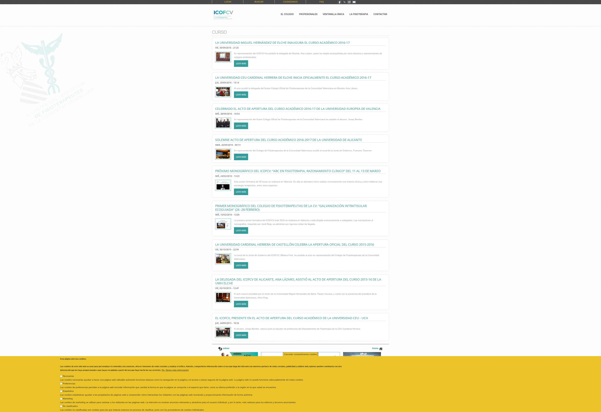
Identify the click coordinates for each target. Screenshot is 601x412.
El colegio (287, 14)
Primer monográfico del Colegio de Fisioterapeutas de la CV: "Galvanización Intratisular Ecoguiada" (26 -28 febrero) (291, 208)
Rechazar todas (498, 408)
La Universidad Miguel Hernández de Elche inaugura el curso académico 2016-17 (282, 43)
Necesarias (68, 368)
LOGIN (227, 1)
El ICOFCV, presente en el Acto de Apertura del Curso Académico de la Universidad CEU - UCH (291, 318)
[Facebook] (339, 2)
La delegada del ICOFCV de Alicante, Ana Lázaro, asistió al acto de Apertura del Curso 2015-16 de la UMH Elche (298, 281)
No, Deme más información (175, 362)
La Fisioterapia (358, 14)
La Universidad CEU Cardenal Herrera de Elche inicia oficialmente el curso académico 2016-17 (293, 77)
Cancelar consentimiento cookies (300, 346)
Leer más (242, 63)
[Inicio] (234, 14)
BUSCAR (258, 1)
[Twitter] (344, 2)
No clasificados (70, 398)
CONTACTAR (380, 14)
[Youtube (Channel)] (354, 2)
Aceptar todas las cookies (525, 408)
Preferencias (69, 375)
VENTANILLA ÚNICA (333, 14)
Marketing (68, 390)
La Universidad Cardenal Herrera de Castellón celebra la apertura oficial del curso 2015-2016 (294, 244)
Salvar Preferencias (72, 408)
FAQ (321, 1)
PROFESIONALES (308, 14)
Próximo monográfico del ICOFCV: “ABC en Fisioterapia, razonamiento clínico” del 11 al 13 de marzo (298, 171)
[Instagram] (349, 2)
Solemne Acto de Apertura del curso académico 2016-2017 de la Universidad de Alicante (288, 140)
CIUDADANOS (290, 1)
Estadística (68, 383)
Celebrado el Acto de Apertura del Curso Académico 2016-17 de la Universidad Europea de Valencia (297, 109)
